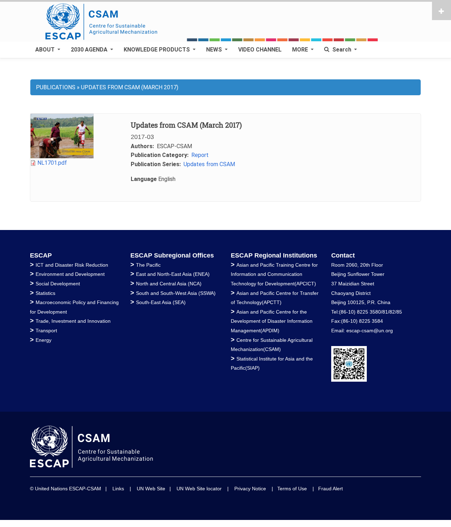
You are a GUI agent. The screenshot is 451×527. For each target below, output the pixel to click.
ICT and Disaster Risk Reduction (72, 265)
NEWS (214, 49)
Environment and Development (70, 274)
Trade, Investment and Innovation (73, 321)
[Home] (214, 22)
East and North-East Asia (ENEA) (173, 274)
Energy (43, 340)
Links (118, 488)
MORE (300, 49)
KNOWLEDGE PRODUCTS (157, 49)
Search (342, 49)
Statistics (45, 293)
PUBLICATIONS (55, 87)
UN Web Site (151, 488)
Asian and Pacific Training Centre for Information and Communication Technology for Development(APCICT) (274, 274)
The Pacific (148, 265)
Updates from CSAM (209, 164)
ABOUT (45, 49)
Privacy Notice (250, 488)
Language (144, 179)
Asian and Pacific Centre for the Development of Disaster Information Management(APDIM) (272, 321)
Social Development (58, 283)
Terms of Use (292, 488)
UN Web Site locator (199, 488)
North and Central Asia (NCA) (169, 283)
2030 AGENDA (90, 49)
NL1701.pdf (52, 162)
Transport (46, 330)
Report (200, 155)
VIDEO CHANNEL (260, 49)
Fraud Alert (330, 488)
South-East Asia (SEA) (161, 302)
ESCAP (41, 255)
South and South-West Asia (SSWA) (176, 293)
